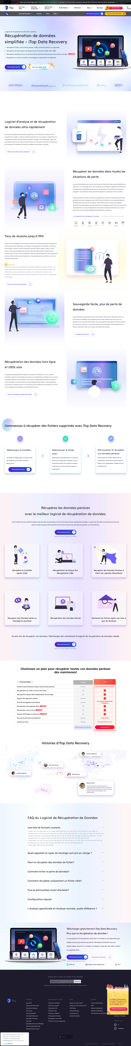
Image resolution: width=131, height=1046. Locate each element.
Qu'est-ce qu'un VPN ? (76, 1003)
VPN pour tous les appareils (56, 1021)
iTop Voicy (29, 1011)
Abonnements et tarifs (32, 1029)
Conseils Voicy (74, 1013)
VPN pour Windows (54, 1003)
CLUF (120, 1043)
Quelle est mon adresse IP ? (78, 1005)
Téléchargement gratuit (83, 727)
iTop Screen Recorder (32, 1005)
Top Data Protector (32, 1018)
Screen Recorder (75, 1016)
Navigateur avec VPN (54, 1018)
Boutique (100, 8)
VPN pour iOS (52, 1011)
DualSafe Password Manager (35, 1023)
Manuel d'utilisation (97, 1008)
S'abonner (77, 981)
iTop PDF (28, 1021)
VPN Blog (73, 1008)
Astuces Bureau (74, 1011)
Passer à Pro (105, 727)
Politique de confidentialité (108, 1043)
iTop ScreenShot (31, 1013)
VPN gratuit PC (52, 1008)
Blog (55, 14)
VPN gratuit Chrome (54, 1016)
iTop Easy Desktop (31, 1008)
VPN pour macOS (53, 1005)
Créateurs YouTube (119, 1016)
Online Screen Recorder (33, 1026)
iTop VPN (29, 1003)
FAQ (92, 1005)
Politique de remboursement (91, 1043)
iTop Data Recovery (32, 1016)
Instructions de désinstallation (100, 1013)
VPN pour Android (53, 1013)
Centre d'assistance (97, 1003)
